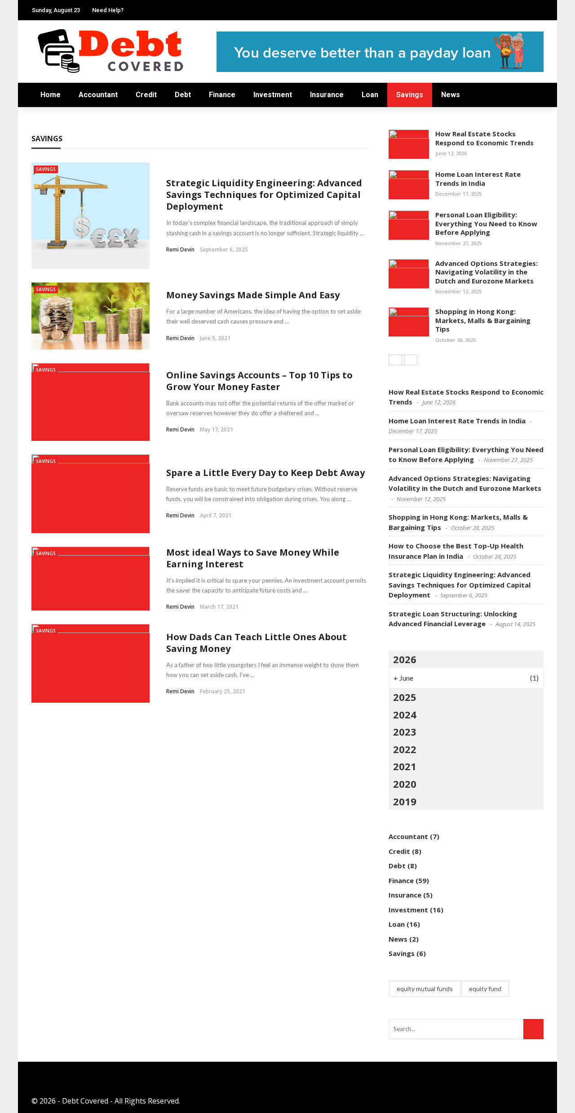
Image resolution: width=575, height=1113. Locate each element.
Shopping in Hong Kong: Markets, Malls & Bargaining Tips (483, 320)
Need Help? (108, 10)
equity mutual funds (425, 988)
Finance (222, 94)
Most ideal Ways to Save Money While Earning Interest (252, 558)
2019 (404, 801)
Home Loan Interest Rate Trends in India (478, 179)
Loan (370, 94)
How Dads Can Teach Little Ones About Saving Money (256, 643)
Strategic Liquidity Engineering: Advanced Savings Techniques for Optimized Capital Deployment (264, 194)
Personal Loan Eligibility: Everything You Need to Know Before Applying (486, 223)
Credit (146, 94)
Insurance (327, 94)
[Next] (410, 360)
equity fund (485, 988)
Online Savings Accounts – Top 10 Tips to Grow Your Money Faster (259, 381)
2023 (404, 731)
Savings (409, 94)
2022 (404, 749)
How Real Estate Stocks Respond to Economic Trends (484, 138)
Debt (183, 94)
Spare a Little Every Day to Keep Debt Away (265, 473)
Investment (272, 94)
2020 (404, 783)
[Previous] (395, 360)
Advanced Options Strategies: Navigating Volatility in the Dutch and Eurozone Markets (486, 272)
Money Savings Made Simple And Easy (253, 295)
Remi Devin (180, 249)
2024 (404, 714)
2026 (404, 659)
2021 (404, 766)
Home (50, 94)
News (450, 94)
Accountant (98, 94)
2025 (404, 697)
